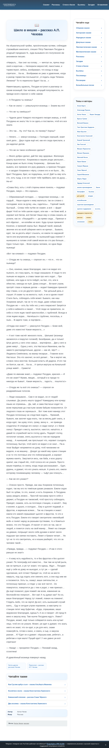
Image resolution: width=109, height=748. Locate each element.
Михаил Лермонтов (83, 149)
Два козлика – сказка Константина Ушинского (27, 703)
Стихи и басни (82, 66)
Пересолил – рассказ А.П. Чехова (36, 666)
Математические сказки (86, 52)
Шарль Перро (82, 179)
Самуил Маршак (82, 166)
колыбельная (82, 200)
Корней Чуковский (83, 140)
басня (98, 187)
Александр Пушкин (83, 110)
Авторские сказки (83, 33)
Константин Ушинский (84, 136)
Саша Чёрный (82, 170)
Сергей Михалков (83, 174)
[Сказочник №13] (9, 5)
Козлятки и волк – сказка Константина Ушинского (29, 691)
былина (91, 191)
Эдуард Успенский (83, 183)
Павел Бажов (81, 161)
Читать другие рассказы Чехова (14, 666)
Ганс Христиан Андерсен (85, 127)
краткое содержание (84, 209)
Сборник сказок (83, 28)
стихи (90, 222)
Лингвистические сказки (86, 47)
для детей (80, 196)
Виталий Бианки (82, 123)
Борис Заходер (95, 114)
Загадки (79, 61)
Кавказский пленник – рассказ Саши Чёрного (27, 697)
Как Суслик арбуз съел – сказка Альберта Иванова (30, 684)
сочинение (81, 222)
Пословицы (81, 75)
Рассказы (80, 56)
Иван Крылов (81, 131)
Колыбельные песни (85, 85)
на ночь (97, 209)
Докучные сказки (83, 42)
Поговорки (80, 80)
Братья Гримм (82, 119)
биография (81, 191)
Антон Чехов (18, 723)
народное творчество (84, 213)
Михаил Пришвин (83, 153)
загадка (90, 196)
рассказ (26, 723)
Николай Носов (82, 157)
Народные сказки (83, 37)
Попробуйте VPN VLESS (55, 744)
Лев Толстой (81, 144)
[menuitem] (46, 5)
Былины (80, 71)
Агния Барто (81, 106)
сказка (88, 217)
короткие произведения (85, 204)
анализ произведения (84, 187)
